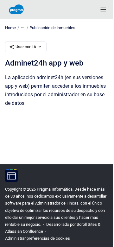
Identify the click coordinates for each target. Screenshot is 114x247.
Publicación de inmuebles (52, 27)
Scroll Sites (87, 224)
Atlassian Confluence (24, 231)
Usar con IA (26, 46)
